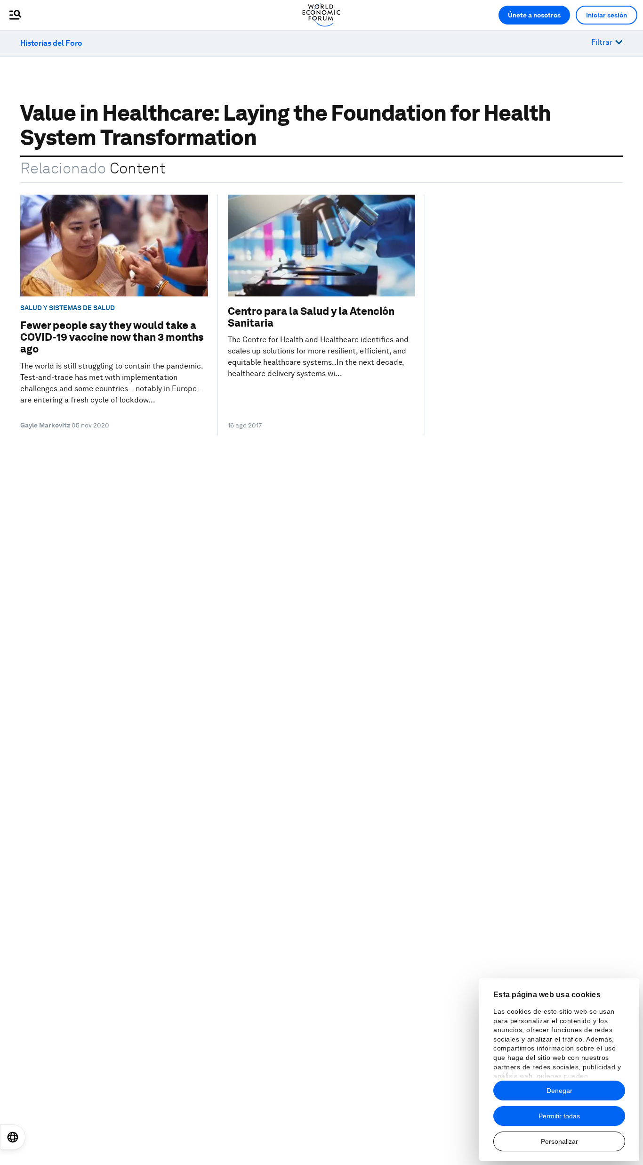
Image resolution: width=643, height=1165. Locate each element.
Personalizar (559, 1141)
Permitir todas (559, 1116)
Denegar (559, 1090)
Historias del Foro (51, 43)
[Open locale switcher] (12, 1137)
